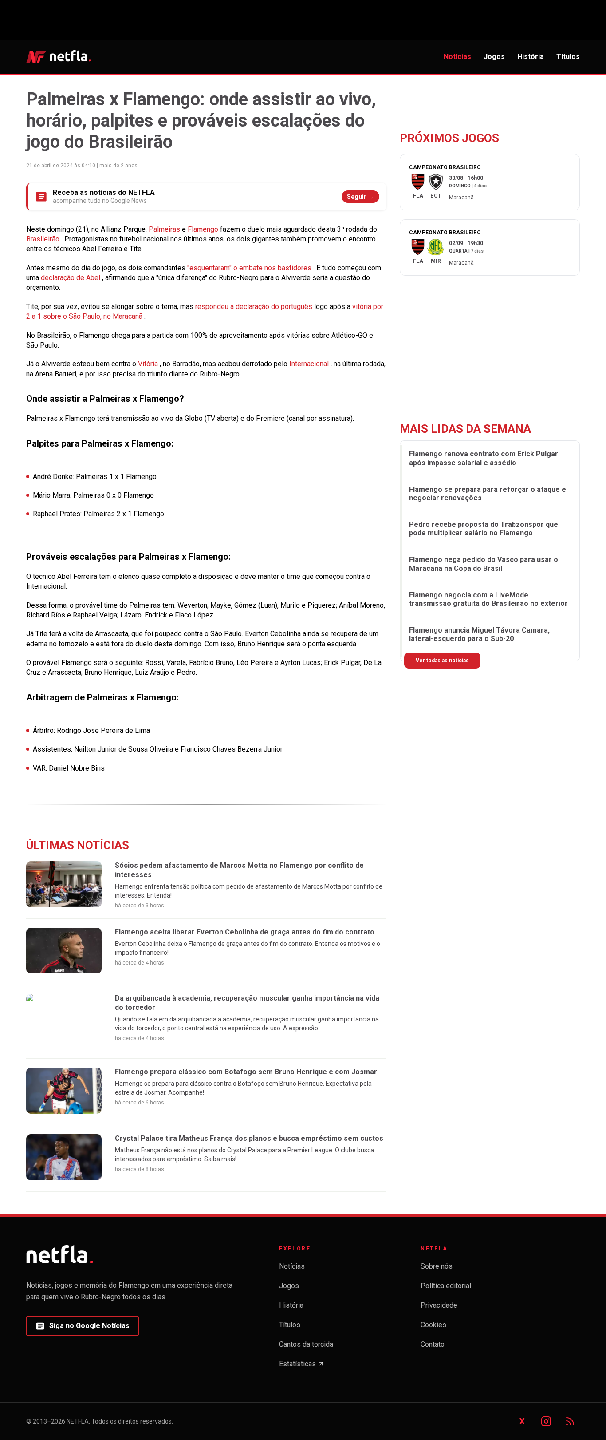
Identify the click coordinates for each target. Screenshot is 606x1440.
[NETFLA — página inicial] (58, 56)
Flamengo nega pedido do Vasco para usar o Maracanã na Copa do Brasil (483, 564)
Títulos (568, 56)
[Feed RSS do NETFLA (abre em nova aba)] (570, 1421)
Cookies (433, 1325)
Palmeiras (165, 229)
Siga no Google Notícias (82, 1328)
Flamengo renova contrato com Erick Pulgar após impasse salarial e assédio (483, 458)
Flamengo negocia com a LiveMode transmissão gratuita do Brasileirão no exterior (488, 599)
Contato (433, 1344)
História (530, 56)
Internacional (310, 364)
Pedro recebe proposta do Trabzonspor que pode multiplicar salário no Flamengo (483, 528)
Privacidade (439, 1305)
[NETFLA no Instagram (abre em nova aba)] (546, 1421)
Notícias (457, 56)
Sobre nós (437, 1266)
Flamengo (204, 229)
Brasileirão (43, 239)
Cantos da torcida (306, 1344)
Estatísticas (301, 1366)
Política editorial (446, 1286)
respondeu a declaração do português (254, 306)
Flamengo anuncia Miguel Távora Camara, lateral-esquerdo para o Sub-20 (479, 634)
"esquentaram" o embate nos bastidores (250, 268)
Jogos (494, 56)
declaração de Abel (71, 277)
